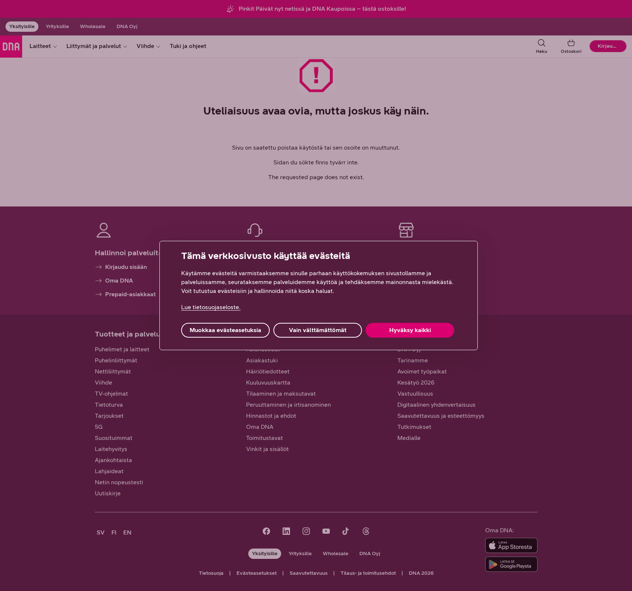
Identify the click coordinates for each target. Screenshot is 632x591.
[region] (318, 295)
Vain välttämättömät (317, 330)
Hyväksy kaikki (410, 330)
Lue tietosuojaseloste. (211, 307)
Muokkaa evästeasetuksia (225, 330)
